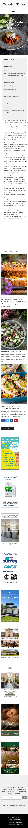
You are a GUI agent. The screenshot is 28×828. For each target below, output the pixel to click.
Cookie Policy (21, 821)
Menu (14, 11)
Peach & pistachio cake (11, 297)
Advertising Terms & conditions (15, 822)
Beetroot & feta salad (11, 352)
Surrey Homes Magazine (14, 817)
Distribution (11, 821)
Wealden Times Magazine (14, 819)
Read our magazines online (14, 816)
